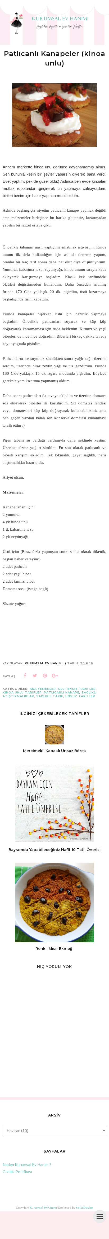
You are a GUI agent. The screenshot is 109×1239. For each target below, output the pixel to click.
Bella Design (84, 1207)
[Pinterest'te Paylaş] (45, 675)
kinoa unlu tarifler (22, 692)
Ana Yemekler (43, 689)
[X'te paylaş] (35, 675)
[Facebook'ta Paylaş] (25, 675)
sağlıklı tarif (49, 696)
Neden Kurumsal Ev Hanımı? (27, 1164)
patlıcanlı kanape (61, 692)
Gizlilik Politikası (17, 1171)
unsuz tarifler (80, 696)
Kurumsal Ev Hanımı (43, 1207)
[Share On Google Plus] (55, 675)
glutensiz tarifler (77, 689)
